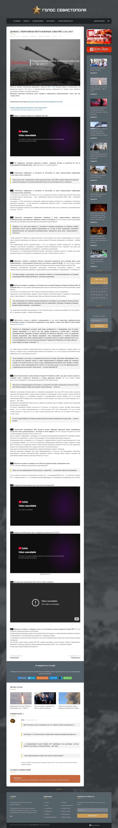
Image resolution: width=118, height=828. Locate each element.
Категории (50, 21)
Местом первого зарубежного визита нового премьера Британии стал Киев (44, 708)
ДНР (49, 87)
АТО (26, 89)
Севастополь (48, 808)
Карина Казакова (45, 36)
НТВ (37, 342)
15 (104, 292)
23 (106, 295)
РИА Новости (20, 324)
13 (99, 292)
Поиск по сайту (66, 811)
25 (94, 298)
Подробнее (93, 73)
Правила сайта (66, 808)
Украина (47, 814)
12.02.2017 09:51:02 (15, 36)
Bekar (23, 720)
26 (96, 298)
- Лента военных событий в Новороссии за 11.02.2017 (26, 110)
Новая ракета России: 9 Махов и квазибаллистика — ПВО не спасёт (20, 708)
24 (91, 298)
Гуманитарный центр (65, 21)
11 (94, 292)
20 (99, 295)
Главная (17, 21)
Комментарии (65, 814)
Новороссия (33, 36)
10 (91, 292)
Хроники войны (38, 21)
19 (96, 295)
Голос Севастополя (34, 824)
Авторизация (100, 21)
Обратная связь (66, 817)
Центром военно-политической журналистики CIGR (45, 102)
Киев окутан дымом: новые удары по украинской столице (69, 707)
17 (91, 295)
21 (102, 295)
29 (104, 298)
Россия (47, 802)
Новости (26, 21)
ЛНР (54, 87)
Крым (46, 805)
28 (102, 298)
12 (96, 292)
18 (94, 295)
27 (99, 298)
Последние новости (67, 805)
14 (102, 292)
